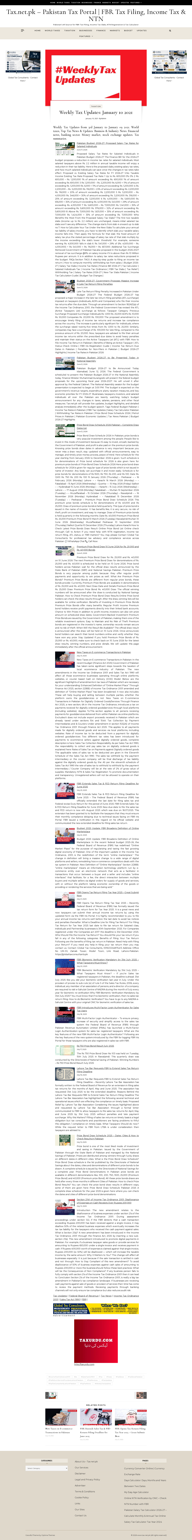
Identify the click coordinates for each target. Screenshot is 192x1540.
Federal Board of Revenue (84, 1296)
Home (52, 3)
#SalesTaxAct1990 (88, 1377)
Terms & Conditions (85, 1491)
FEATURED (135, 3)
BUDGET (116, 3)
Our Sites (80, 1509)
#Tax (100, 1377)
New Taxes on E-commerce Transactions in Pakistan (104, 652)
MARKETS (106, 3)
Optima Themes (48, 1535)
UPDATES (125, 3)
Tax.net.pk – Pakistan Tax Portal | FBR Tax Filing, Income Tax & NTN (96, 15)
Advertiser (80, 1485)
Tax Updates (60, 1296)
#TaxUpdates (107, 1380)
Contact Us (80, 1515)
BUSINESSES (87, 3)
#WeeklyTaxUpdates (103, 1384)
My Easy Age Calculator (136, 1492)
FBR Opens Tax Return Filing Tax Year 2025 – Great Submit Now (130, 1432)
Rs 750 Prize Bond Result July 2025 (95, 1046)
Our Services (81, 1467)
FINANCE (97, 3)
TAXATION (75, 3)
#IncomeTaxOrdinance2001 (59, 1377)
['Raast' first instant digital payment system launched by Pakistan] (51, 1395)
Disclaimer (80, 1473)
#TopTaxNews (85, 1384)
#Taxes (109, 1377)
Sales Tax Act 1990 (70, 1299)
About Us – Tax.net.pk (86, 1461)
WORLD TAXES (63, 3)
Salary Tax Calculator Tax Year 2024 (143, 1522)
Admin (103, 118)
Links (77, 1503)
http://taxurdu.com (84, 1364)
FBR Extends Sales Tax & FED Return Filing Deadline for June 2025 (95, 1432)
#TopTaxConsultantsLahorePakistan (62, 1384)
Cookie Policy (82, 1497)
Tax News (106, 1296)
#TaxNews (120, 1377)
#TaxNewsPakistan (135, 1377)
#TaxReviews (92, 1380)
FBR (84, 1299)
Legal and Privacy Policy (87, 1479)
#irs (75, 1377)
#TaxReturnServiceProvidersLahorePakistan (66, 1380)
